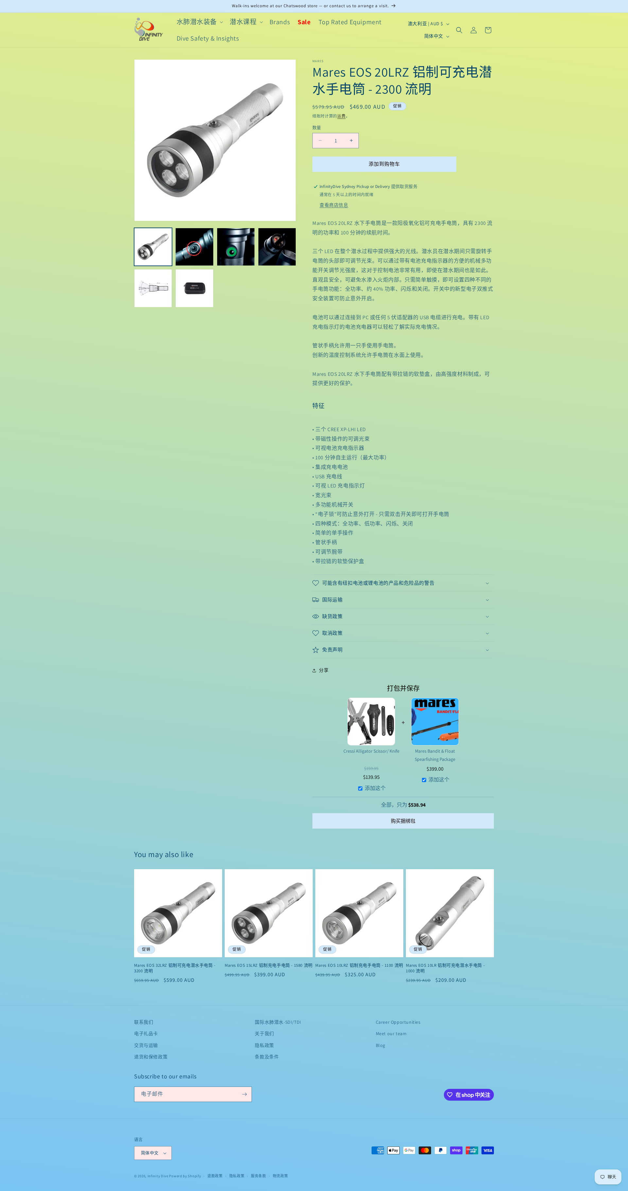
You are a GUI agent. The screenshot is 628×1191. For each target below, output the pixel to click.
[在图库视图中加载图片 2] (194, 247)
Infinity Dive (158, 1176)
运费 (341, 116)
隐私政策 (264, 1045)
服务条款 (258, 1176)
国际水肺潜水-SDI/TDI (278, 1022)
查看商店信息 (334, 205)
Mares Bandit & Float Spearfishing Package (435, 755)
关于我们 (264, 1033)
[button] (199, 22)
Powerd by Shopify (185, 1176)
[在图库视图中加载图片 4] (277, 247)
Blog (380, 1045)
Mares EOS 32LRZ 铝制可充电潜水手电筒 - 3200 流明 (175, 968)
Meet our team (391, 1033)
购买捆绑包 (403, 821)
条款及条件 (267, 1057)
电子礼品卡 (146, 1033)
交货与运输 (146, 1045)
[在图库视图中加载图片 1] (153, 247)
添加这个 (375, 788)
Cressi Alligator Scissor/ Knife (371, 751)
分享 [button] (323, 670)
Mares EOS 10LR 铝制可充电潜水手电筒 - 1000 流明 (445, 968)
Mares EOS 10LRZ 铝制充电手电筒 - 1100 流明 (359, 965)
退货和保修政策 (150, 1057)
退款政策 (215, 1176)
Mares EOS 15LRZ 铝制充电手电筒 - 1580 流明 (269, 965)
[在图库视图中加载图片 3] (236, 247)
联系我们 (143, 1022)
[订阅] (244, 1094)
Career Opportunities (398, 1022)
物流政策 (280, 1176)
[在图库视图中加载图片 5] (153, 288)
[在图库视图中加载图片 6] (194, 288)
